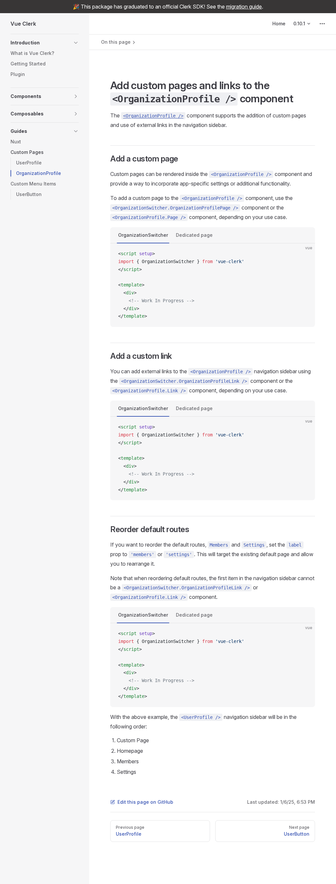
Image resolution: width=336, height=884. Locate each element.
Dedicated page (194, 235)
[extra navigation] (322, 23)
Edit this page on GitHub (145, 802)
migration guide (244, 6)
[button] (44, 42)
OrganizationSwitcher (143, 235)
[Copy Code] (304, 253)
